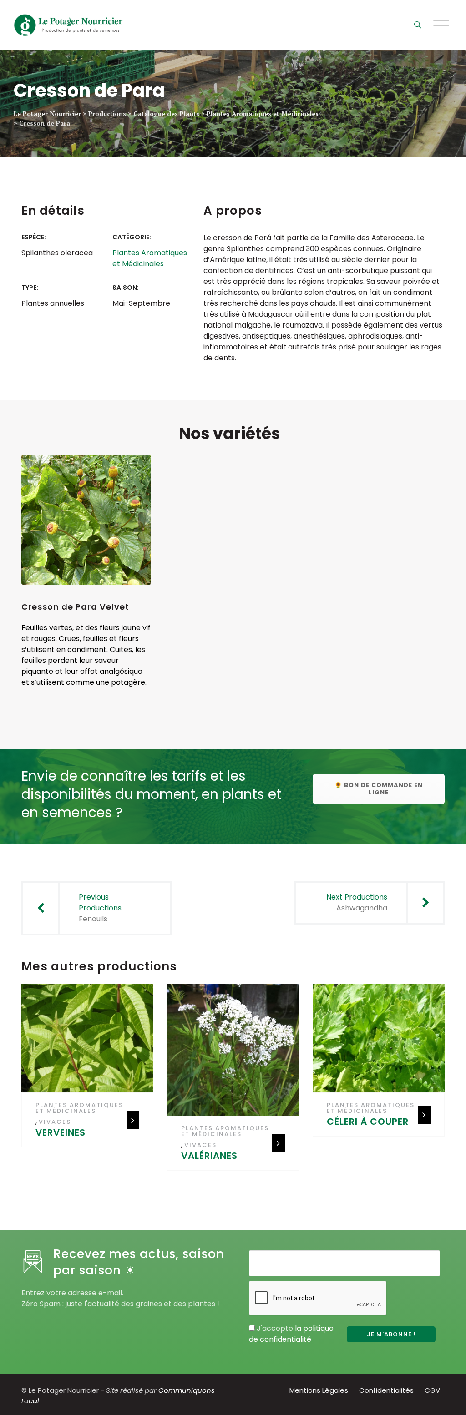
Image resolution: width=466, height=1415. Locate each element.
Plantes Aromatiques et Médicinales (149, 258)
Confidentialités (386, 1390)
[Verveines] (90, 1041)
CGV (432, 1390)
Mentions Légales (318, 1390)
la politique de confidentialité (291, 1333)
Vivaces (55, 1122)
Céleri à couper (368, 1121)
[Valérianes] (236, 1053)
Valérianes (209, 1155)
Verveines (60, 1132)
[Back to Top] (446, 1400)
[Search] (418, 25)
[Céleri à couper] (381, 1041)
